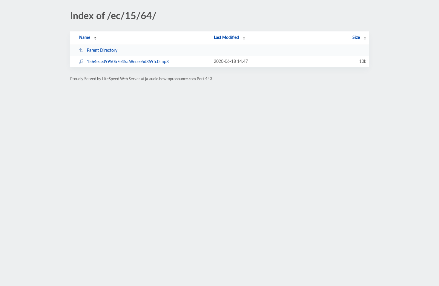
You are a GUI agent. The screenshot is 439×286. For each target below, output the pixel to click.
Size (356, 38)
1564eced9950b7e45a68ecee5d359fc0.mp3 (128, 62)
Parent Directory (102, 50)
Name (84, 38)
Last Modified (226, 38)
